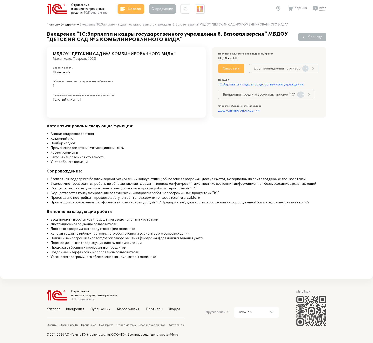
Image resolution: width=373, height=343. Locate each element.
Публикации (100, 309)
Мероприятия (128, 309)
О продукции (162, 9)
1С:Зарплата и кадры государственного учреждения (261, 84)
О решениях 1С (69, 325)
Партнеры (154, 309)
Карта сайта (176, 325)
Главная (52, 24)
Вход (322, 8)
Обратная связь (126, 325)
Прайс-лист (88, 325)
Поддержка (106, 325)
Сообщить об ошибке (152, 325)
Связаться (231, 68)
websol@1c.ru (169, 334)
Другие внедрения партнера (280, 68)
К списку (315, 37)
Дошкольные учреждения (239, 111)
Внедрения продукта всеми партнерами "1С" (263, 95)
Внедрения (68, 24)
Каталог (53, 309)
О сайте (52, 325)
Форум (174, 309)
